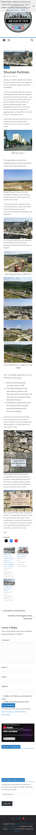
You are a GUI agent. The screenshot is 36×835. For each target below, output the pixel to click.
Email (4, 677)
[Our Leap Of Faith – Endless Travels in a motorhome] (4, 40)
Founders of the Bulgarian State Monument (20, 617)
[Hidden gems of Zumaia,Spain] (22, 550)
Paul (16, 76)
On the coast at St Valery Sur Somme (9, 588)
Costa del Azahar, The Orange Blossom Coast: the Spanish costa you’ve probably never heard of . (9, 560)
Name (5, 667)
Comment (6, 640)
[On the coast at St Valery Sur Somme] (9, 582)
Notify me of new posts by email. (16, 702)
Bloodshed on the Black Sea (14, 611)
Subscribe (7, 804)
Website (5, 686)
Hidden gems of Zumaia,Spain (22, 555)
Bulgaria (6, 67)
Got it (23, 10)
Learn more (14, 10)
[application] (18, 733)
